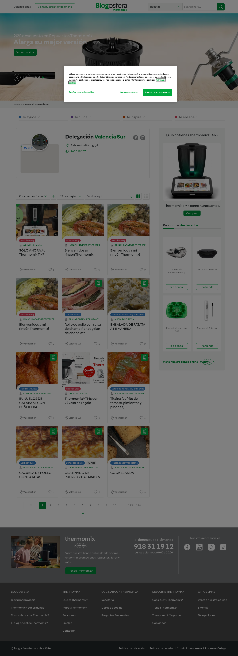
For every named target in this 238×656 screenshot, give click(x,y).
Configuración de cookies (81, 92)
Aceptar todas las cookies (157, 92)
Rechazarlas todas (129, 92)
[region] (120, 84)
